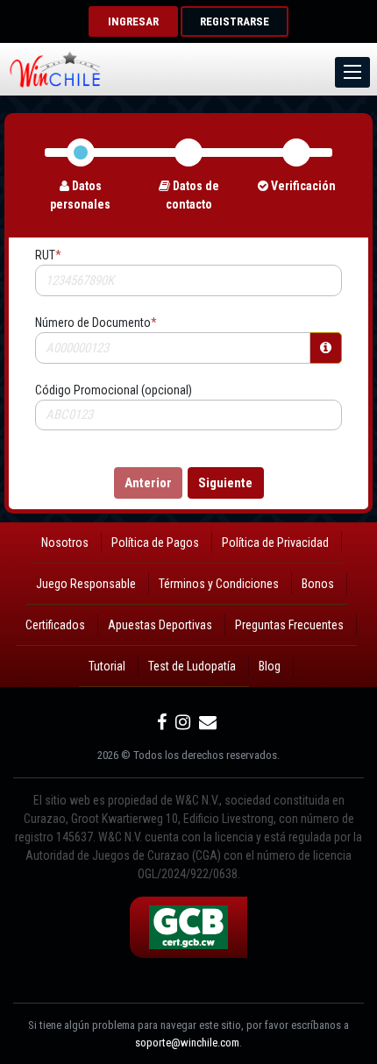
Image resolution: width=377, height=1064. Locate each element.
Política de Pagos (155, 543)
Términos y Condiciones (219, 584)
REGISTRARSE (234, 21)
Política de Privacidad (275, 543)
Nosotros (65, 543)
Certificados (55, 625)
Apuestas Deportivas (160, 625)
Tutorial (107, 666)
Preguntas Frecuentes (289, 625)
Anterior (148, 483)
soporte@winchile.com (187, 1042)
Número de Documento (96, 323)
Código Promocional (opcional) (113, 390)
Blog (270, 666)
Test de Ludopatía (192, 666)
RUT (48, 255)
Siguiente (225, 483)
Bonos (318, 584)
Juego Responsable (86, 584)
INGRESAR (133, 21)
